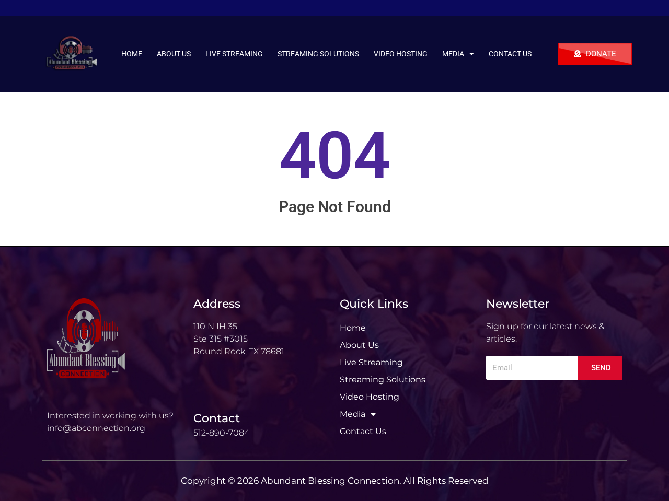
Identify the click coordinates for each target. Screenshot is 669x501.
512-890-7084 (221, 433)
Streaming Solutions (318, 54)
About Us (174, 54)
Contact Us (510, 54)
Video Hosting (401, 54)
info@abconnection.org (96, 428)
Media (453, 54)
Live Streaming (234, 54)
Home (131, 54)
